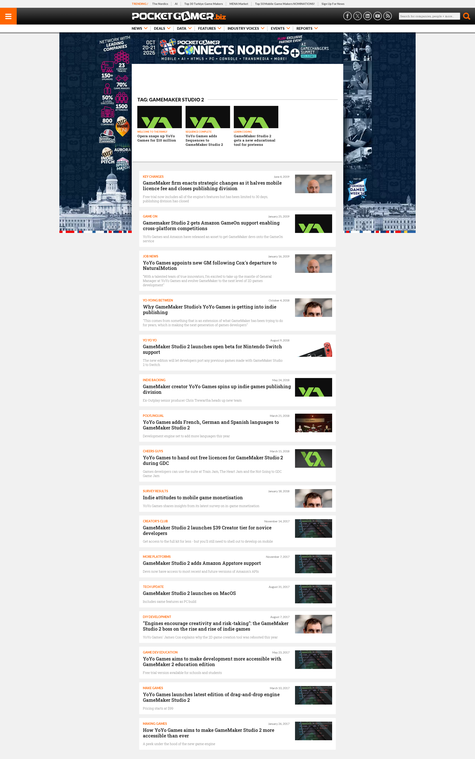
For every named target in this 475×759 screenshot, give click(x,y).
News (137, 28)
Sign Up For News (333, 3)
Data (181, 28)
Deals (159, 28)
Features (207, 28)
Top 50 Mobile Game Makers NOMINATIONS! (285, 3)
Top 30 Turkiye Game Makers (203, 3)
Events (278, 28)
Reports (304, 28)
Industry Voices (243, 28)
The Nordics (160, 3)
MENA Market (239, 3)
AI (176, 3)
